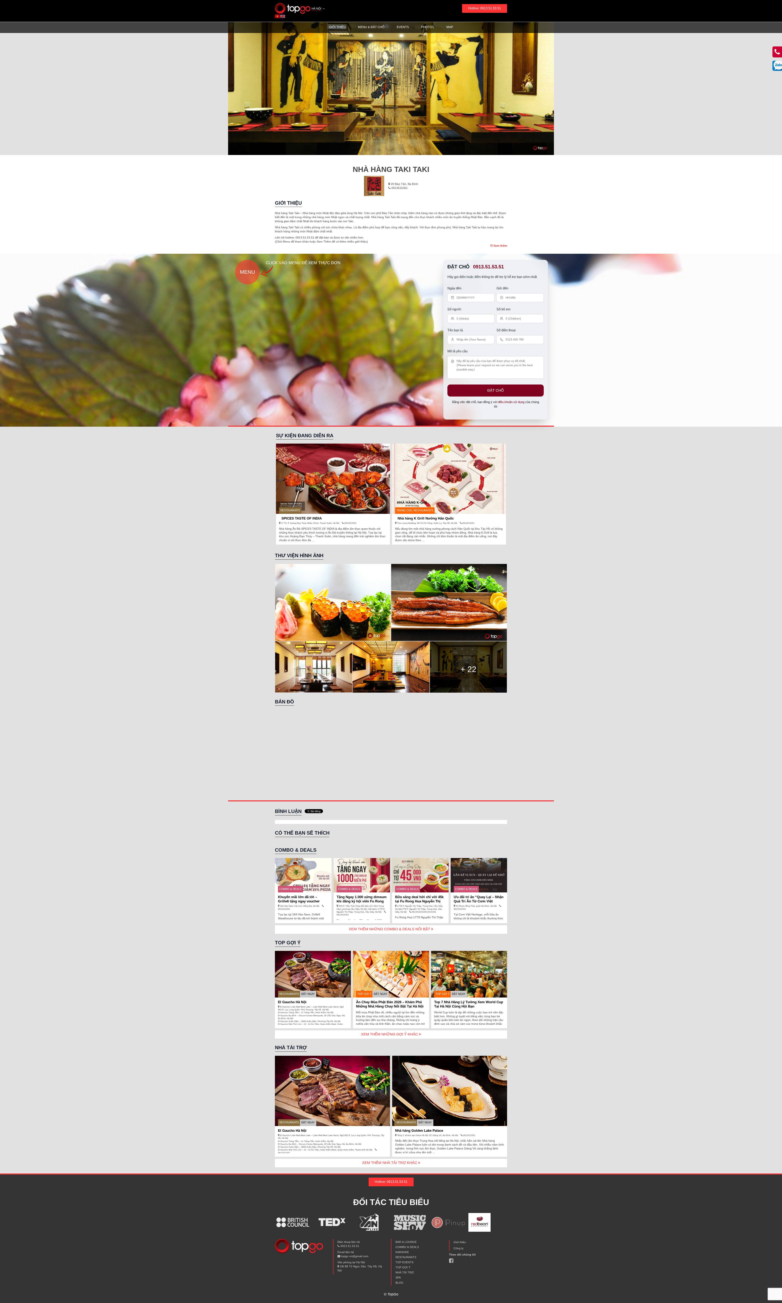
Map (449, 27)
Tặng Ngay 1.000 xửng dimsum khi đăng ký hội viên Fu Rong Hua (362, 901)
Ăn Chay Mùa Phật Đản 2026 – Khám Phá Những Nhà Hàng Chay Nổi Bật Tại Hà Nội (390, 1004)
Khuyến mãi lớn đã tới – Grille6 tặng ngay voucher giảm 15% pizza (299, 901)
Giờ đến (502, 288)
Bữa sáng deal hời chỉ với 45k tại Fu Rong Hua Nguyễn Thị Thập (419, 901)
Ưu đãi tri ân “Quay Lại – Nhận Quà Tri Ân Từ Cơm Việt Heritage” (478, 901)
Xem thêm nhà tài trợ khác (390, 1163)
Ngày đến (454, 288)
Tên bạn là (455, 330)
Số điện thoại (506, 330)
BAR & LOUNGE (406, 1242)
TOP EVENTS (404, 1262)
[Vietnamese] (277, 16)
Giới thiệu (337, 27)
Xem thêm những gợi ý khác (390, 1034)
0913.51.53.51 (488, 266)
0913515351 (399, 188)
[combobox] (318, 9)
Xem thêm (500, 245)
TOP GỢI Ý (364, 993)
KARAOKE (402, 1252)
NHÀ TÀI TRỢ (404, 1272)
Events (403, 27)
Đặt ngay (308, 993)
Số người (454, 309)
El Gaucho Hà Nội (292, 1002)
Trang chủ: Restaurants (414, 510)
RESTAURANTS (290, 510)
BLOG (399, 1282)
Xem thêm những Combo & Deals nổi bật (390, 929)
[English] (283, 16)
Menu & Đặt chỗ (371, 27)
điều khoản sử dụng (511, 402)
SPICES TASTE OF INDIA (301, 518)
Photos (427, 27)
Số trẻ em (503, 309)
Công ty (458, 1248)
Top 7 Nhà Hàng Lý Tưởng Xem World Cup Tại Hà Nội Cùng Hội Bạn (468, 1004)
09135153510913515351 (423, 912)
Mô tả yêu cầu (457, 351)
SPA (398, 1277)
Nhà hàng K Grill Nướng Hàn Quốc (426, 518)
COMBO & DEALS (290, 889)
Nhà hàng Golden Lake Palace (419, 1131)
